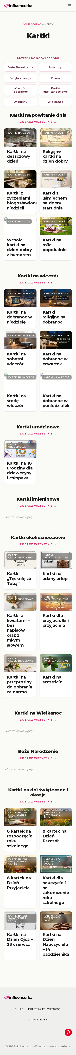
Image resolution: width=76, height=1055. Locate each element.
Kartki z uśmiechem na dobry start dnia (55, 200)
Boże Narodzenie (20, 67)
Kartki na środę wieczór (16, 400)
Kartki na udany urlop (55, 576)
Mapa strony (38, 1019)
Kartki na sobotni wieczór (16, 359)
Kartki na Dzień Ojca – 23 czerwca (20, 939)
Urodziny (20, 101)
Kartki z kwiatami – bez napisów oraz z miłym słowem (18, 630)
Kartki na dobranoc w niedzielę (19, 317)
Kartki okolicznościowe (55, 90)
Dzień (55, 78)
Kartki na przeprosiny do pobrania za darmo (19, 684)
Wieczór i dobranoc (20, 90)
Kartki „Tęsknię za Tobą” (19, 578)
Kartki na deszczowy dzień (18, 156)
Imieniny (55, 67)
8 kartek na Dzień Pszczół (55, 836)
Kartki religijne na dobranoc (54, 317)
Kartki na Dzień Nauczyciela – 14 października (56, 944)
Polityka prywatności (44, 1009)
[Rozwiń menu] (69, 5)
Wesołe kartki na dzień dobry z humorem (19, 247)
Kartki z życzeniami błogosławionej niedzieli (23, 200)
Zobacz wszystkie (36, 121)
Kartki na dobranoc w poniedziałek (56, 400)
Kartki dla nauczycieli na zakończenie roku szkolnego (56, 890)
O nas (19, 1009)
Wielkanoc (55, 101)
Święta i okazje (21, 78)
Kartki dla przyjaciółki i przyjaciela (56, 620)
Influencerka (31, 24)
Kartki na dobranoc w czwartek (55, 359)
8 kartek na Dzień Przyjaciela (19, 882)
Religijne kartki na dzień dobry (55, 156)
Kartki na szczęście (52, 679)
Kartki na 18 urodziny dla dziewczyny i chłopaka (20, 470)
